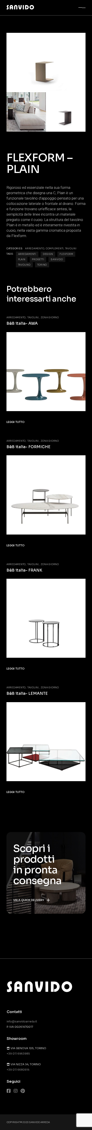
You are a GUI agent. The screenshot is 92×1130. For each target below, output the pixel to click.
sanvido (57, 259)
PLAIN (21, 259)
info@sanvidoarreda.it (22, 1021)
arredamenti (27, 254)
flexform (66, 254)
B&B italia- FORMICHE (28, 447)
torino (42, 264)
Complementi (55, 248)
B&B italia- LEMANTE (27, 693)
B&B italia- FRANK (24, 570)
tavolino (24, 264)
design (48, 254)
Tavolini (71, 248)
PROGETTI (38, 259)
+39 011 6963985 (18, 1053)
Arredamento (34, 248)
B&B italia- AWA (22, 323)
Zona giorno (50, 317)
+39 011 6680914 (18, 1069)
